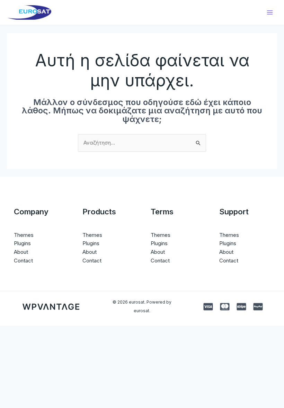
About (21, 252)
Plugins (22, 243)
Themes (24, 235)
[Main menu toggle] (270, 12)
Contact (23, 260)
